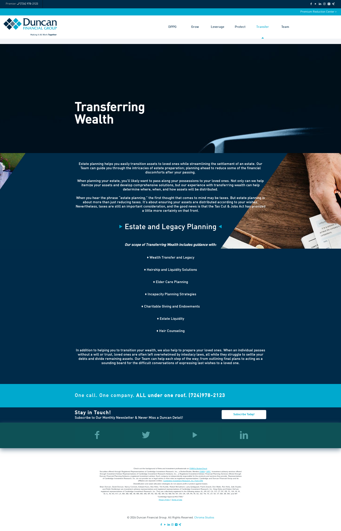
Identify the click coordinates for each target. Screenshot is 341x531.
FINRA (202, 471)
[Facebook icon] (311, 4)
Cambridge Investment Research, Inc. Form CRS (183, 481)
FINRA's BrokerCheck (198, 468)
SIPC (208, 471)
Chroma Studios (204, 517)
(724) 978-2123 (29, 3)
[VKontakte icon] (329, 4)
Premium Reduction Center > (318, 11)
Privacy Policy (164, 500)
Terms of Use (177, 500)
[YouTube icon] (315, 4)
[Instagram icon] (324, 4)
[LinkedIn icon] (320, 4)
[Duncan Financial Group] (30, 26)
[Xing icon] (333, 4)
